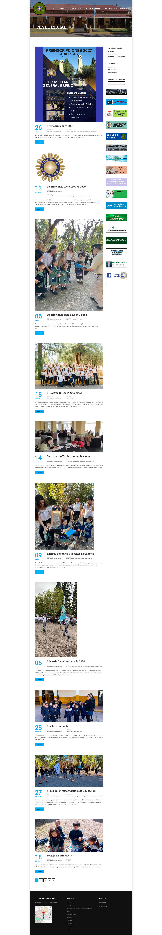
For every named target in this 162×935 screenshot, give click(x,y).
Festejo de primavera (59, 855)
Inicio (54, 8)
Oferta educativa (110, 8)
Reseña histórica (77, 8)
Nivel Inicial (69, 131)
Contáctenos (123, 8)
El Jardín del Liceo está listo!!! (65, 392)
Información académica (93, 8)
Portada (37, 39)
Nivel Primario (77, 131)
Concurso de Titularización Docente (68, 456)
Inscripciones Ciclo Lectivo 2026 (66, 186)
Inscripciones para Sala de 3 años (67, 314)
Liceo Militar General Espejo (54, 131)
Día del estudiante (58, 726)
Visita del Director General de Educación (71, 790)
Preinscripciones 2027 (60, 125)
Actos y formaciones (71, 558)
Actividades (69, 461)
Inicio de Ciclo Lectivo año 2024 (66, 661)
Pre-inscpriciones (102, 902)
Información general (52, 196)
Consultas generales (103, 906)
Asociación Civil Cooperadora (116, 56)
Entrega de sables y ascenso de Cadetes (70, 553)
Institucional (64, 8)
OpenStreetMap (47, 921)
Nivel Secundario (86, 131)
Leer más (39, 142)
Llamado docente (113, 54)
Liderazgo (68, 917)
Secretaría (94, 131)
